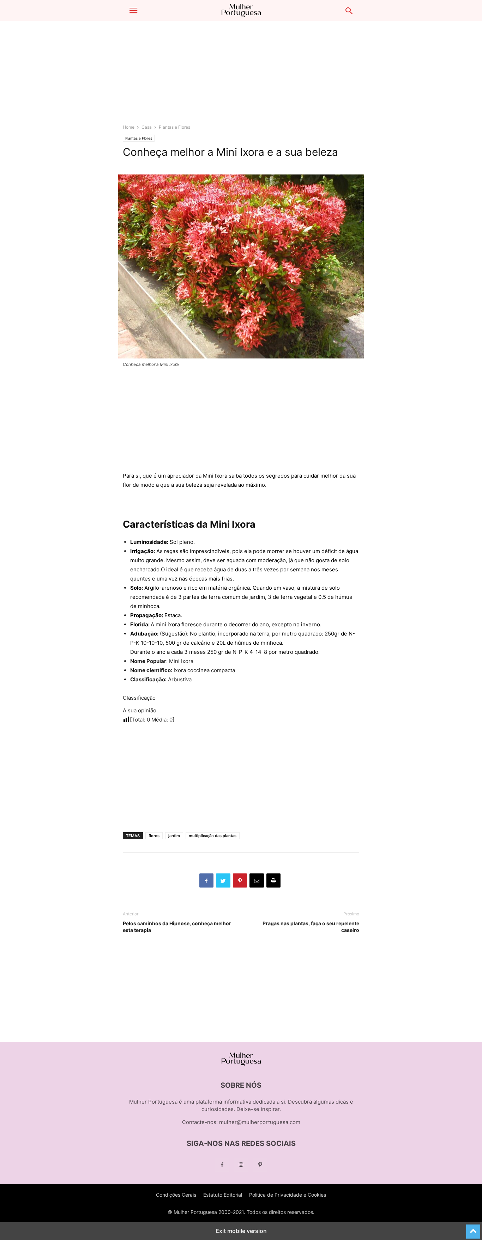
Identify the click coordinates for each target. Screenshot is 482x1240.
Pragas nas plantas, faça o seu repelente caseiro (311, 926)
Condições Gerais (176, 1195)
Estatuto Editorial (222, 1195)
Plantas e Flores (174, 127)
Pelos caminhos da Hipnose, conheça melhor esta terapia (177, 926)
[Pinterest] (260, 1164)
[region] (241, 76)
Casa (146, 127)
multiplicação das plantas (212, 835)
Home (128, 127)
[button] (133, 10)
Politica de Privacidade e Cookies (287, 1195)
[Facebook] (222, 1164)
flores (154, 835)
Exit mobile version (241, 1230)
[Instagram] (241, 1164)
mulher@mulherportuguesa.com (259, 1122)
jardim (174, 835)
